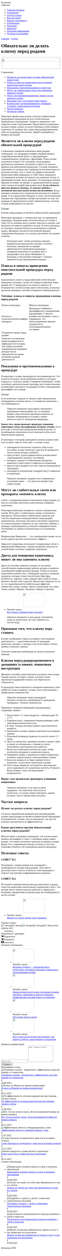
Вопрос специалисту (17, 20)
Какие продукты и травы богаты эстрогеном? (23, 1154)
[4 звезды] (38, 925)
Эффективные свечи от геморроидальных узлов (24, 1130)
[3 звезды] (27, 925)
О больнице (13, 12)
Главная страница (15, 10)
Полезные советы (15, 111)
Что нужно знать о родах (25, 1017)
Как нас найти (14, 18)
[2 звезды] (16, 925)
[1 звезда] (6, 925)
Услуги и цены (14, 15)
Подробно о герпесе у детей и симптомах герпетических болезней (27, 1204)
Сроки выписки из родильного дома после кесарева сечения (31, 1143)
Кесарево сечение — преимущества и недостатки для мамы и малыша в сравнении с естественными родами (36, 970)
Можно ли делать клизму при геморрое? (27, 918)
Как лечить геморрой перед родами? (25, 612)
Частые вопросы (15, 108)
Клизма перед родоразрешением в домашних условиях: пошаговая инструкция (29, 104)
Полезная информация (18, 31)
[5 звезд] (47, 925)
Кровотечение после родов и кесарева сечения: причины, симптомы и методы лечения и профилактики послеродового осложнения (36, 995)
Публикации (13, 23)
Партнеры (12, 26)
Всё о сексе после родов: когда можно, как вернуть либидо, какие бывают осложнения (34, 1038)
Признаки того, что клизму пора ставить (27, 101)
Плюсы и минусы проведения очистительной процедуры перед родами (29, 83)
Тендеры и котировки (17, 33)
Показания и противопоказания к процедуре (29, 87)
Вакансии (12, 28)
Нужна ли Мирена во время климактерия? (22, 1088)
